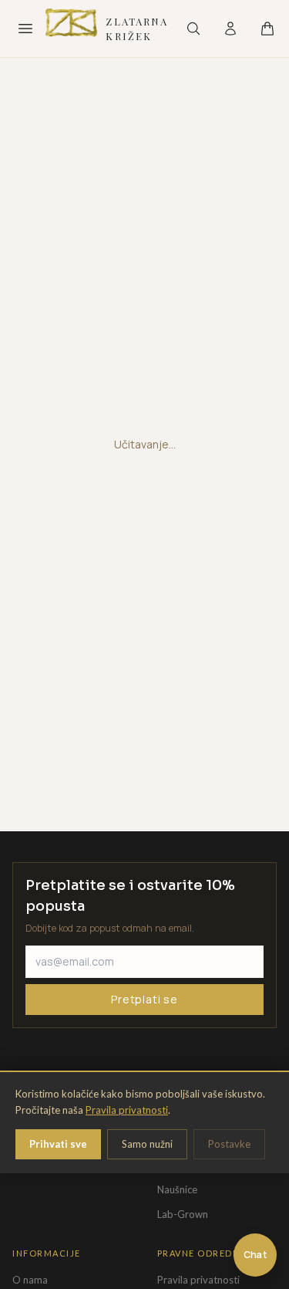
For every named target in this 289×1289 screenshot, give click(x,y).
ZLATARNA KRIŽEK (137, 29)
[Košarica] (267, 29)
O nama (30, 1280)
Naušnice (177, 1189)
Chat (255, 1254)
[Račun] (230, 29)
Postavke (229, 1144)
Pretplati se (144, 999)
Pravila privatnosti (127, 1110)
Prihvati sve (58, 1144)
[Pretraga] (193, 29)
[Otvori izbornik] (25, 29)
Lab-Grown (182, 1214)
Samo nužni (147, 1144)
